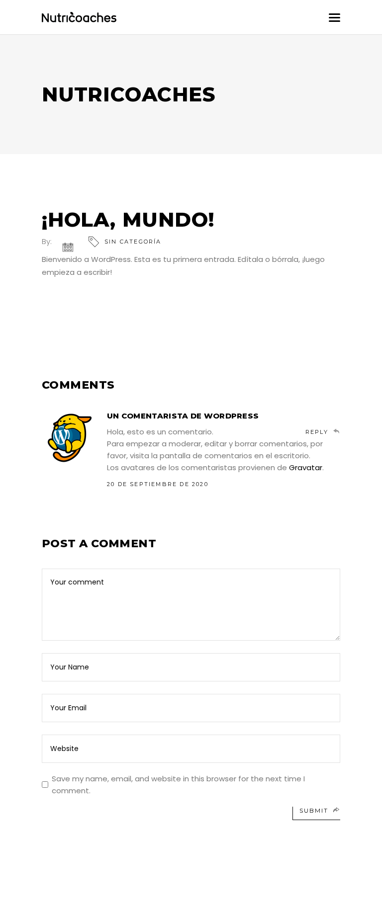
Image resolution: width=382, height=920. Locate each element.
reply (316, 431)
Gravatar (305, 467)
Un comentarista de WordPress (183, 415)
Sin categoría (133, 241)
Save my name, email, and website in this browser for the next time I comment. (178, 784)
